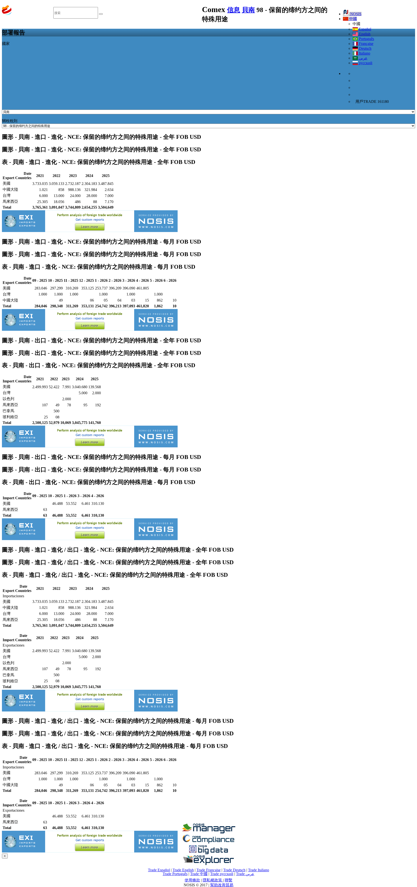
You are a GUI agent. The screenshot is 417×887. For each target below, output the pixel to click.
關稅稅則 (9, 121)
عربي (363, 58)
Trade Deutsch (234, 870)
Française (365, 44)
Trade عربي (245, 874)
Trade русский (221, 874)
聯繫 (228, 880)
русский (365, 63)
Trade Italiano (258, 870)
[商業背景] (208, 832)
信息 (233, 10)
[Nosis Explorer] (208, 864)
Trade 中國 (199, 874)
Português (366, 39)
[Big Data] (208, 853)
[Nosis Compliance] (208, 843)
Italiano (364, 53)
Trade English (183, 870)
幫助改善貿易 (221, 885)
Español (364, 29)
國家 (6, 44)
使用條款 (192, 880)
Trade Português (175, 874)
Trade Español (159, 870)
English (364, 34)
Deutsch (364, 48)
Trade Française (208, 870)
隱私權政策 (213, 880)
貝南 (248, 10)
